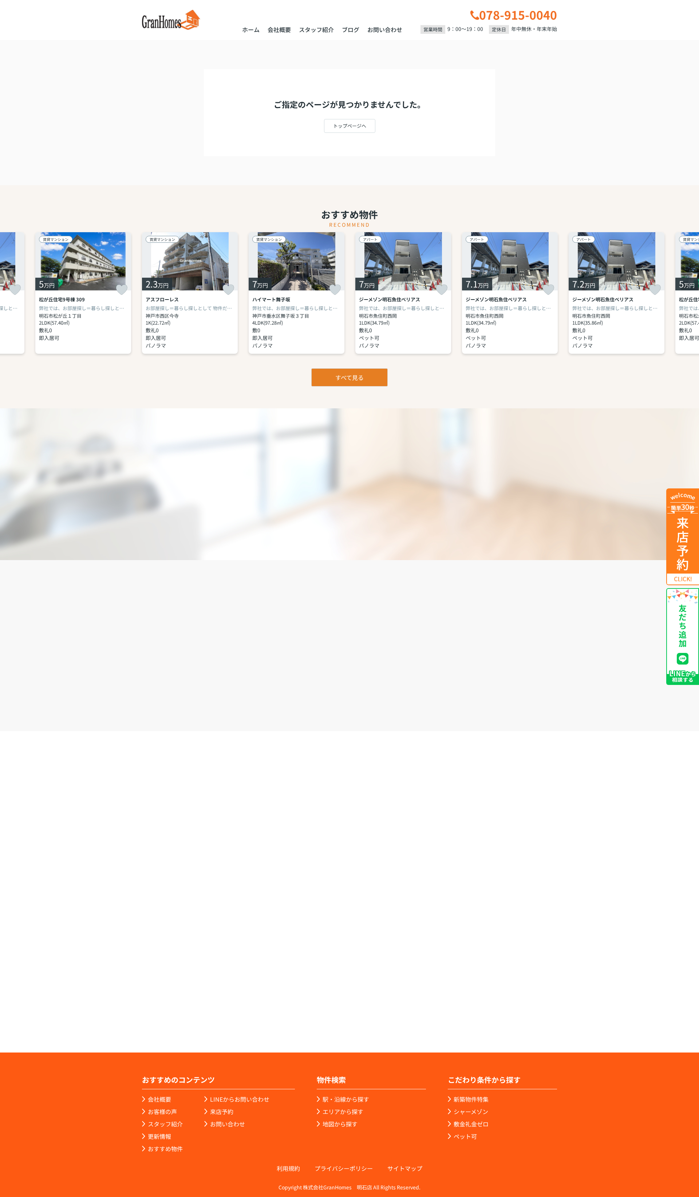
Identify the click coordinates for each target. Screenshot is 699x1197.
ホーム (251, 29)
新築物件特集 (471, 1099)
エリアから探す (343, 1111)
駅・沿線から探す (346, 1099)
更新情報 (159, 1136)
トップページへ (349, 125)
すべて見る (349, 377)
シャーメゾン (471, 1111)
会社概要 (279, 29)
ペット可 (465, 1136)
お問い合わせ (384, 29)
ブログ (350, 29)
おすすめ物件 (165, 1148)
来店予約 (369, 689)
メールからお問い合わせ (475, 689)
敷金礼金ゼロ (471, 1123)
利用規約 (288, 1168)
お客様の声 (162, 1111)
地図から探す (340, 1123)
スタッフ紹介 (316, 29)
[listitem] (190, 293)
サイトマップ (404, 1168)
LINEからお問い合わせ (580, 689)
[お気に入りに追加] (15, 289)
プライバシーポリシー (344, 1168)
